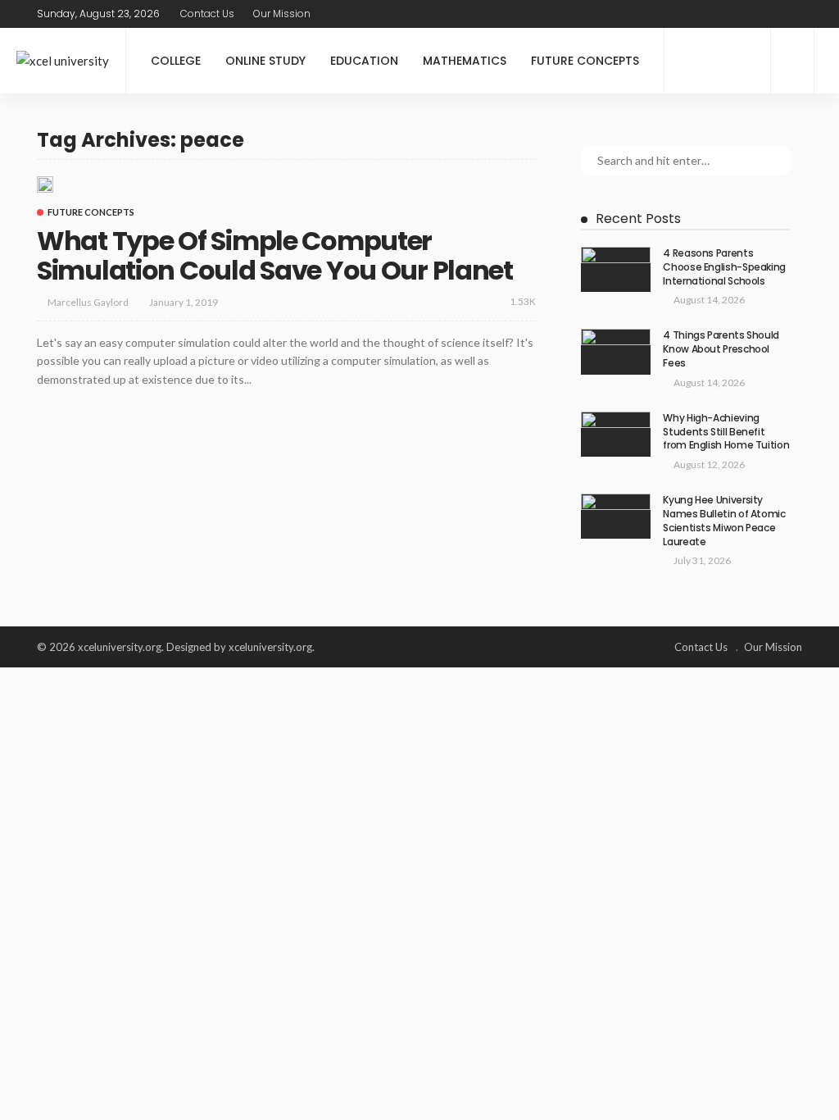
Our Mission (282, 13)
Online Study (265, 60)
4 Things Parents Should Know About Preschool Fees (721, 349)
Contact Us (207, 13)
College (176, 60)
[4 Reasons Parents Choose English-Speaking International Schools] (616, 269)
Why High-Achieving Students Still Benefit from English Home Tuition (726, 432)
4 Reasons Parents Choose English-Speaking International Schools (724, 267)
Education (364, 60)
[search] (792, 14)
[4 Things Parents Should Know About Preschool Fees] (616, 351)
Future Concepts (585, 60)
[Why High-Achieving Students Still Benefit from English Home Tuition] (616, 434)
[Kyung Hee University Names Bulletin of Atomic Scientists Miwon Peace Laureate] (616, 516)
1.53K (523, 301)
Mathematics (464, 60)
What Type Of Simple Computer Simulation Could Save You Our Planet (275, 255)
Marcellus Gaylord (88, 302)
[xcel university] (62, 61)
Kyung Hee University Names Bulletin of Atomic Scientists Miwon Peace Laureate (724, 520)
